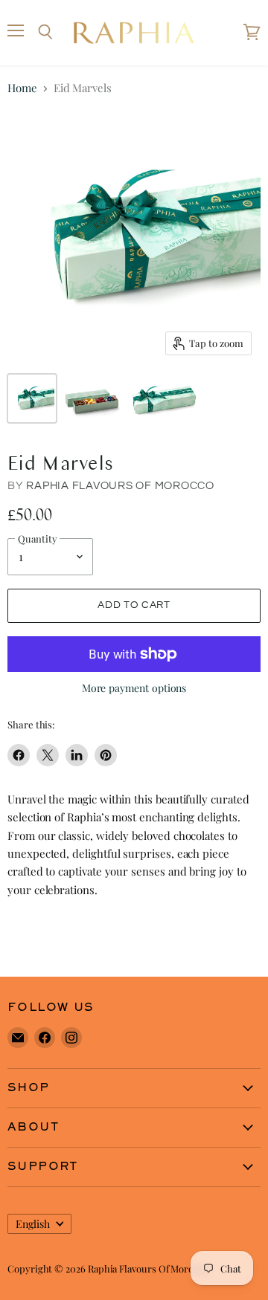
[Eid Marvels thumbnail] (32, 398)
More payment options (134, 688)
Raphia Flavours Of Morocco (120, 485)
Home (22, 88)
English (33, 1224)
